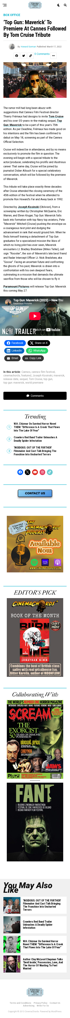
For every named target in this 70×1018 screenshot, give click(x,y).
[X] (27, 472)
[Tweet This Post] (24, 56)
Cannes (26, 372)
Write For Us (43, 1006)
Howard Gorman (28, 46)
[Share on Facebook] (17, 56)
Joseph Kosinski (28, 207)
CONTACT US (35, 493)
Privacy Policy (40, 1003)
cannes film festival (43, 372)
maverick (59, 375)
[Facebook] (20, 472)
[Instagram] (42, 472)
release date (10, 379)
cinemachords (11, 375)
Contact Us (55, 1003)
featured (26, 375)
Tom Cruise (56, 116)
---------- (35, 780)
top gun (47, 379)
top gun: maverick (13, 382)
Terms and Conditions (20, 1003)
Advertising (28, 1006)
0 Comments (42, 54)
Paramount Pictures (16, 286)
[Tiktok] (50, 472)
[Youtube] (35, 472)
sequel (24, 379)
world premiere (34, 382)
